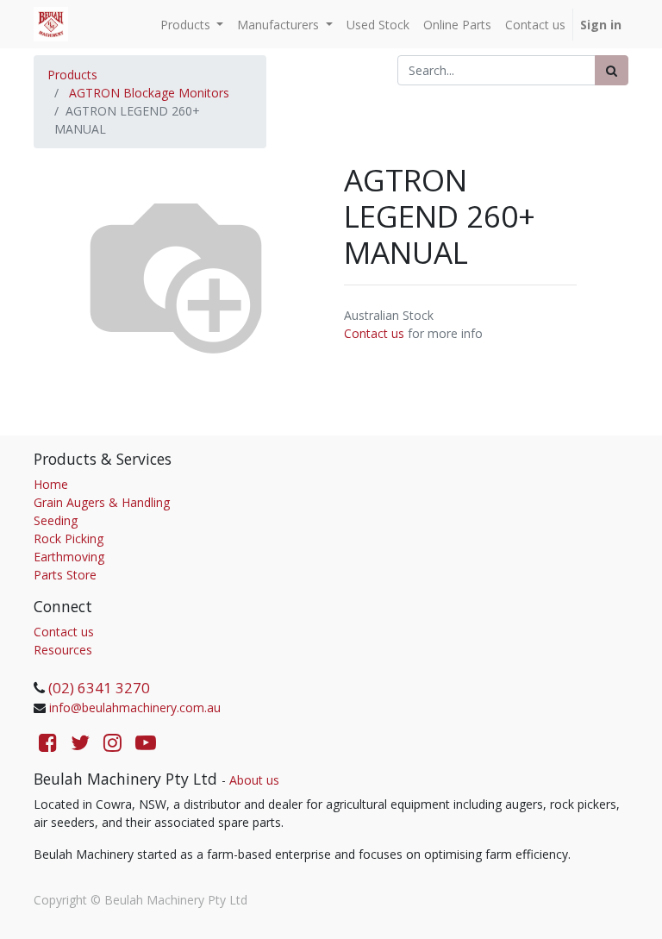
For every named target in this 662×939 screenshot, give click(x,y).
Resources (63, 650)
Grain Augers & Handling (102, 502)
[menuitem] (378, 25)
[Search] (611, 70)
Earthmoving (69, 556)
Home (51, 484)
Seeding (56, 520)
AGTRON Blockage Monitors (149, 93)
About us (254, 780)
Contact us (374, 333)
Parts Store (65, 575)
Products (72, 74)
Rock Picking (68, 538)
